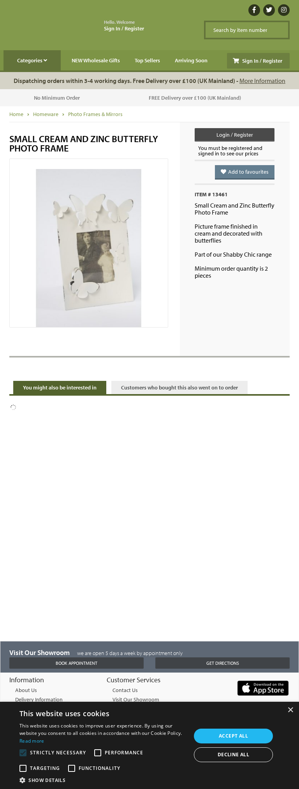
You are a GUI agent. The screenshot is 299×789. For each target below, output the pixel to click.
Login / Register (234, 134)
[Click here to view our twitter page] (269, 10)
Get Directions (222, 663)
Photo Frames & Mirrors (95, 114)
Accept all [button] (233, 736)
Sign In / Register (124, 25)
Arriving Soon (191, 60)
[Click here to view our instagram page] (284, 10)
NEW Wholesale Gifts (96, 60)
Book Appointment (76, 663)
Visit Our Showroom (136, 699)
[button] (102, 779)
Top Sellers (147, 60)
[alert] (149, 745)
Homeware (45, 114)
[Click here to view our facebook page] (254, 10)
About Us (26, 690)
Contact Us (125, 690)
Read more (31, 741)
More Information (262, 81)
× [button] (290, 710)
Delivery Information (39, 699)
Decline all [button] (233, 754)
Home (16, 114)
